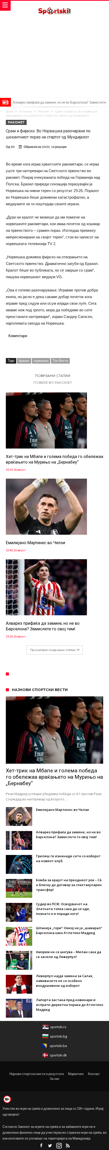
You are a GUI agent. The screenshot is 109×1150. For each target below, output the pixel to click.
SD (13, 147)
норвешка (41, 361)
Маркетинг (76, 1074)
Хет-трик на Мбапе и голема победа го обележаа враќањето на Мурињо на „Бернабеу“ (54, 459)
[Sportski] (54, 5)
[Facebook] (41, 1146)
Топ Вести (60, 361)
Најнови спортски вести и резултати (36, 1074)
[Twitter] (50, 1146)
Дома (9, 111)
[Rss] (68, 1146)
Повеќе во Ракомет (52, 382)
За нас (55, 1079)
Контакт (94, 1074)
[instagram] (59, 1146)
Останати (25, 111)
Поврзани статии (52, 376)
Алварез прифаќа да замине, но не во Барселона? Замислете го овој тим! (43, 626)
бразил (24, 361)
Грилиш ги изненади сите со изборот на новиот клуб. (52, 102)
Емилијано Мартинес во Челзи (35, 542)
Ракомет (43, 111)
